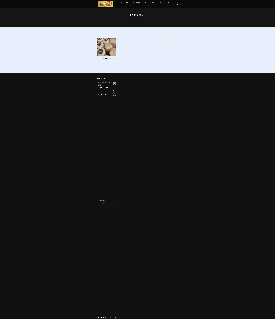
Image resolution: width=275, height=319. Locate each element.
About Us (119, 2)
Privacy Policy (131, 315)
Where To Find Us (153, 2)
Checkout (169, 5)
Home (98, 33)
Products (127, 2)
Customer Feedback (166, 2)
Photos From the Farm (139, 2)
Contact (146, 5)
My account (155, 5)
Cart (162, 5)
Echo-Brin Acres (110, 317)
